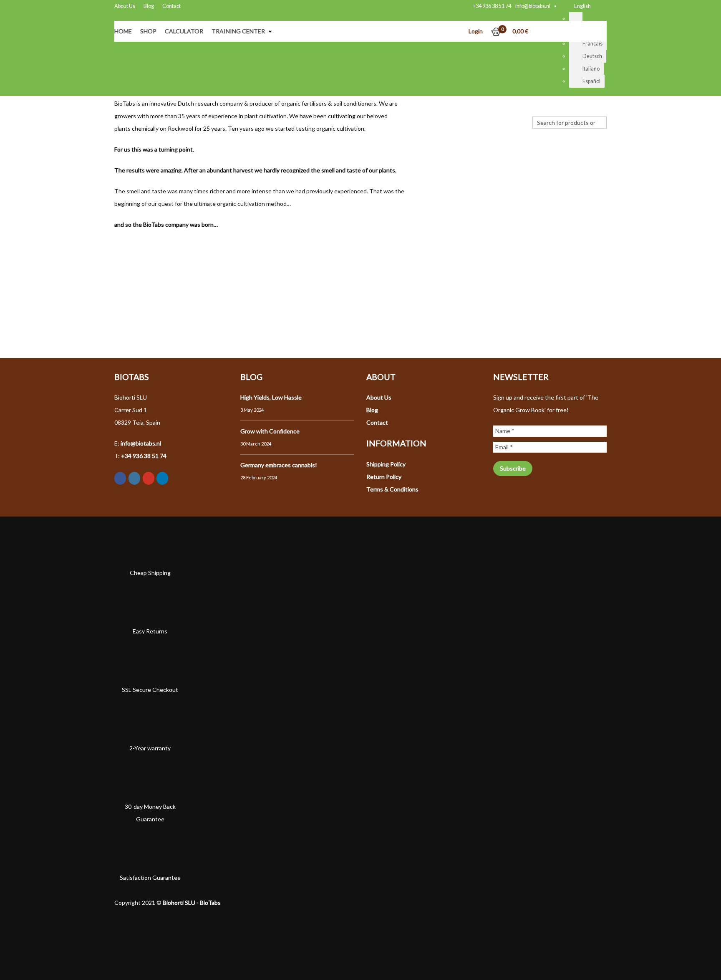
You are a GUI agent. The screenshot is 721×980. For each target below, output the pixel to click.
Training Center (238, 31)
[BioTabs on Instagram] (134, 478)
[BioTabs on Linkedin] (162, 478)
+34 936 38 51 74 (492, 6)
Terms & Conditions (392, 489)
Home (123, 31)
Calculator (184, 31)
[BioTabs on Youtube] (148, 478)
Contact (171, 6)
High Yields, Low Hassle (271, 397)
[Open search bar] (536, 110)
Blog (149, 6)
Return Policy (383, 476)
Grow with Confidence (270, 431)
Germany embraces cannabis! (278, 464)
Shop (148, 31)
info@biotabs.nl (532, 6)
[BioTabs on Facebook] (120, 478)
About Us (124, 6)
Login (476, 31)
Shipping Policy (386, 464)
